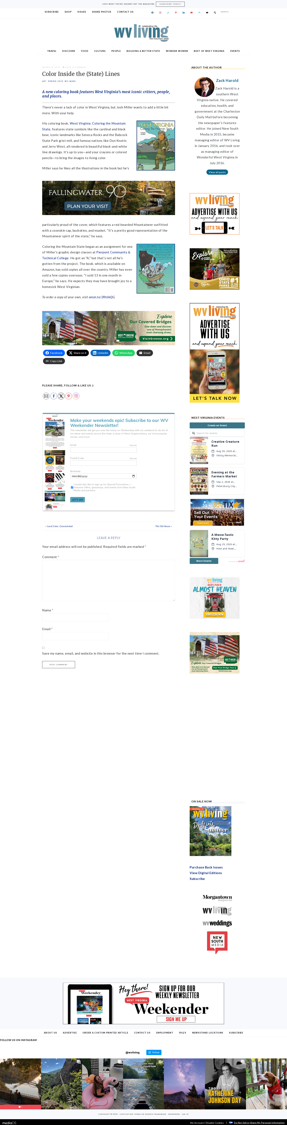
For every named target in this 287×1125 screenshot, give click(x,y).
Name (47, 610)
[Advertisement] (214, 736)
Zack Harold (227, 80)
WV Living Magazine (143, 33)
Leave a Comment (76, 67)
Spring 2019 (55, 81)
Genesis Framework (155, 1114)
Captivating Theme (130, 1114)
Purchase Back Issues (206, 867)
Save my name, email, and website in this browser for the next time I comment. (100, 653)
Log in (185, 1114)
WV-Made (70, 81)
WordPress (174, 1114)
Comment (50, 557)
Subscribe (197, 879)
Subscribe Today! (170, 4)
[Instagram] (160, 12)
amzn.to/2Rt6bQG (102, 297)
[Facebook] (152, 12)
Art (44, 81)
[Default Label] (168, 12)
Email (47, 629)
